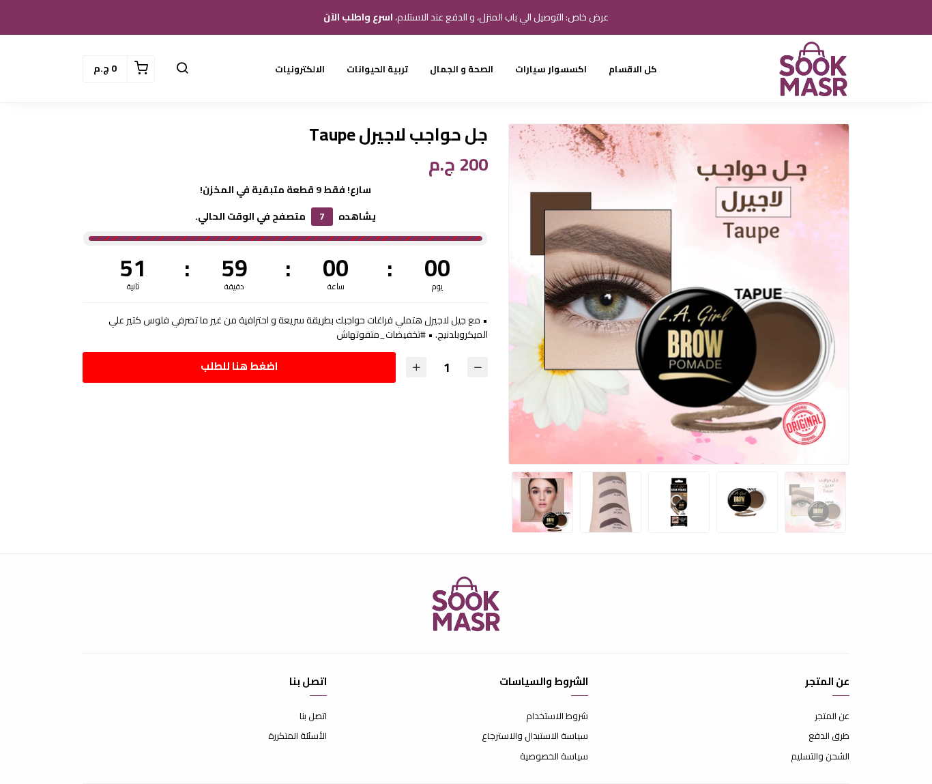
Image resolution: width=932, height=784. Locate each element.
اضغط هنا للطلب (239, 366)
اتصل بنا (313, 716)
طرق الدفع (829, 736)
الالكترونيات (300, 69)
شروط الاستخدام (557, 716)
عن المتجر (832, 716)
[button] (182, 69)
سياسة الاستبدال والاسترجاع (535, 736)
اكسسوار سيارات (551, 69)
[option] (679, 294)
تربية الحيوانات (377, 69)
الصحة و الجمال (461, 69)
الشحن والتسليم (820, 757)
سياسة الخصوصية (554, 757)
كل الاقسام (633, 69)
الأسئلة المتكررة (297, 736)
